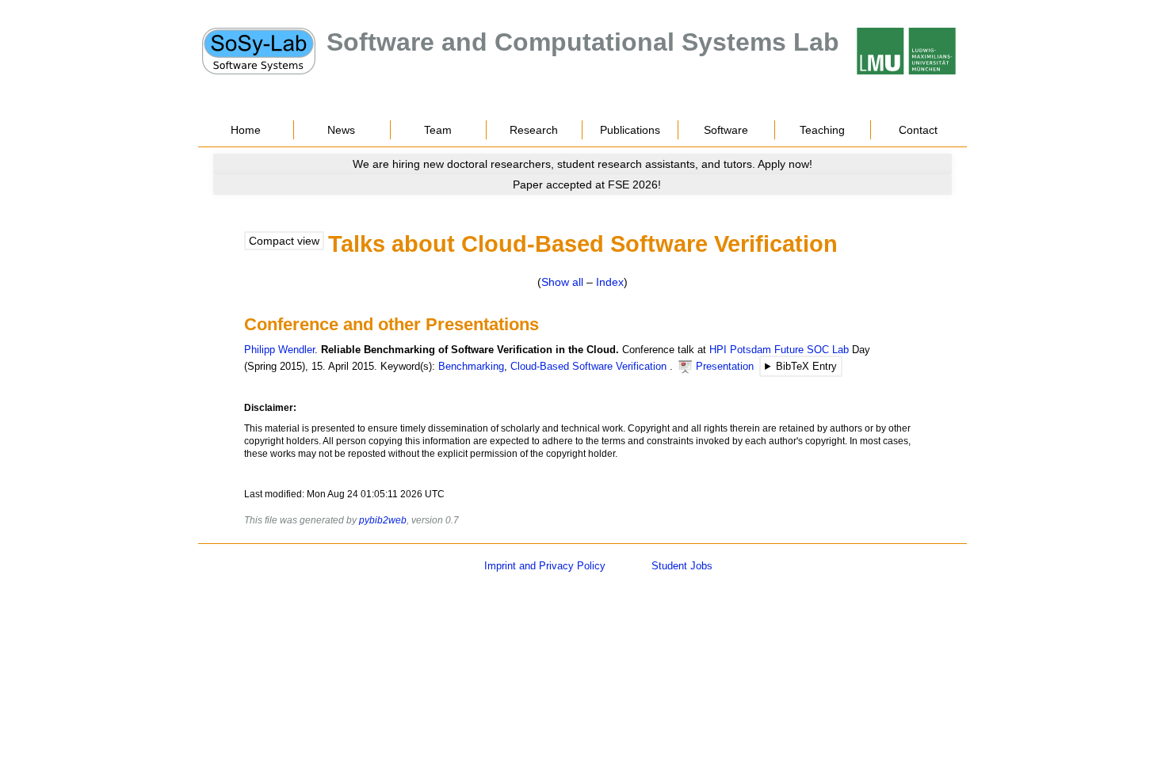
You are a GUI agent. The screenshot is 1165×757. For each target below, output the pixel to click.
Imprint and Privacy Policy (544, 566)
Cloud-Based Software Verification (588, 366)
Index (610, 282)
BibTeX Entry (806, 366)
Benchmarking (471, 366)
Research (534, 130)
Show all (562, 282)
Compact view (284, 240)
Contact (918, 130)
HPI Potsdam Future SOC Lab (779, 350)
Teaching (822, 130)
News (341, 130)
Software (726, 130)
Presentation (725, 366)
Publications (630, 130)
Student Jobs (681, 566)
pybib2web (383, 520)
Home (246, 130)
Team (438, 130)
